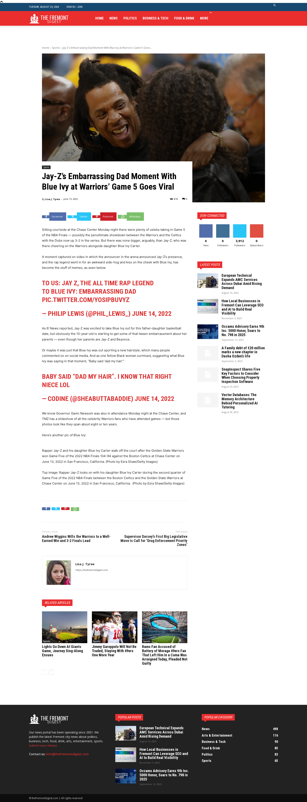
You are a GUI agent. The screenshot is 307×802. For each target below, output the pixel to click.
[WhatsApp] (75, 511)
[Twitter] (56, 511)
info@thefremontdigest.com (67, 754)
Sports (56, 48)
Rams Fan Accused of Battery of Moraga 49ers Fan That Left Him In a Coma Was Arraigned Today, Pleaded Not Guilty (164, 654)
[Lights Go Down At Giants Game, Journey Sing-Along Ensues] (64, 627)
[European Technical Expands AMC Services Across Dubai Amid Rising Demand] (207, 280)
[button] (274, 7)
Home (45, 48)
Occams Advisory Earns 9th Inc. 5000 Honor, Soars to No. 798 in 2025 (243, 330)
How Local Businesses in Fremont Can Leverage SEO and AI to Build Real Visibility (243, 307)
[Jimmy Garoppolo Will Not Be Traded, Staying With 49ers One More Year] (114, 627)
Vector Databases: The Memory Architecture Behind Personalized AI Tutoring (240, 401)
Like (205, 225)
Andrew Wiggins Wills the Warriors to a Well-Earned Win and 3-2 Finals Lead (76, 538)
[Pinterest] (65, 511)
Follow (223, 225)
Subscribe (256, 225)
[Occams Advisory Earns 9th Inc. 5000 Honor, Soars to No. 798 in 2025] (207, 331)
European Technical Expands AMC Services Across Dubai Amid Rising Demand (242, 281)
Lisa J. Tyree (52, 199)
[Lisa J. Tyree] (59, 572)
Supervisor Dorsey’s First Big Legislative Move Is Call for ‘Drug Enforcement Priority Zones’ (154, 540)
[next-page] (51, 672)
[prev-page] (44, 672)
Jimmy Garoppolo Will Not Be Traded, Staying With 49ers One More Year (114, 650)
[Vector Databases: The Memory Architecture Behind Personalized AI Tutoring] (207, 400)
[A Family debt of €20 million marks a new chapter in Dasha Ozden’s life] (207, 353)
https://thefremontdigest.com (91, 570)
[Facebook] (46, 511)
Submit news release (43, 745)
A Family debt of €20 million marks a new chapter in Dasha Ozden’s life (243, 352)
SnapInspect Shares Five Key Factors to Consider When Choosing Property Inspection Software (241, 375)
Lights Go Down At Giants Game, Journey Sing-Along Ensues (62, 650)
